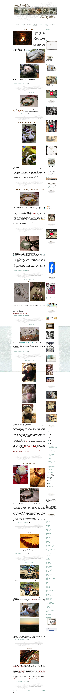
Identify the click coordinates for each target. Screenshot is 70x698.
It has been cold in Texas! (29, 29)
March (49, 484)
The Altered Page (49, 606)
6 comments (25, 639)
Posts (49, 206)
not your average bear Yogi (29, 362)
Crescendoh (48, 532)
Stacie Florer (48, 591)
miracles (29, 235)
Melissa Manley (49, 569)
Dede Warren (48, 537)
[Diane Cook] (52, 272)
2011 (48, 437)
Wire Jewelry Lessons (50, 610)
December (50, 444)
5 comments (25, 83)
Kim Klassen (48, 561)
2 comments (25, 113)
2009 (48, 440)
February (50, 486)
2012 (48, 435)
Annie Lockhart (49, 521)
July (49, 478)
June (49, 480)
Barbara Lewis (48, 522)
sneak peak (29, 94)
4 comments (25, 270)
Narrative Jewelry (49, 574)
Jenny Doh (48, 554)
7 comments (25, 553)
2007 (48, 443)
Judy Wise (48, 558)
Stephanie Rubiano (49, 595)
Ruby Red (29, 532)
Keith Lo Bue (48, 559)
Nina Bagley (48, 575)
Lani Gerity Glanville (49, 563)
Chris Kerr (48, 526)
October (49, 474)
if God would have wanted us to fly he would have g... (51, 455)
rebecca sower (48, 614)
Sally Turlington (49, 587)
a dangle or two (29, 281)
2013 (48, 434)
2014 (48, 432)
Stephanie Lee (48, 594)
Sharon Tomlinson (49, 590)
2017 (48, 431)
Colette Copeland (49, 530)
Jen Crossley (48, 553)
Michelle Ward (48, 570)
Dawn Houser (48, 534)
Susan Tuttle (48, 599)
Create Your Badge (51, 273)
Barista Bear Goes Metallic (29, 463)
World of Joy (48, 611)
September (50, 475)
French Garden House (50, 545)
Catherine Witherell (49, 524)
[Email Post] (29, 83)
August (49, 477)
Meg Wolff (48, 567)
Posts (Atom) (20, 692)
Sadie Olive (48, 586)
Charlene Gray (48, 525)
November (50, 446)
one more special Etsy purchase (29, 326)
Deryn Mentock (49, 538)
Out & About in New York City (51, 578)
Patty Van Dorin (49, 579)
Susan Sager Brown (49, 598)
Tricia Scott (48, 607)
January (49, 487)
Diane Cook (51, 261)
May (49, 481)
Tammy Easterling (49, 602)
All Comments (50, 208)
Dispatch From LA (49, 541)
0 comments (25, 351)
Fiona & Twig (48, 542)
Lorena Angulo (48, 565)
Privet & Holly (48, 582)
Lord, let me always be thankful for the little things (29, 122)
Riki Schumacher (49, 583)
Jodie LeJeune (48, 557)
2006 (48, 489)
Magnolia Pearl (49, 566)
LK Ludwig (48, 562)
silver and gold (29, 648)
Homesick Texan (49, 551)
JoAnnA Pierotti (49, 555)
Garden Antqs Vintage (50, 546)
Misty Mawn (48, 571)
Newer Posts (15, 690)
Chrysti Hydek (48, 528)
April (49, 483)
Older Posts (43, 690)
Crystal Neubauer (49, 533)
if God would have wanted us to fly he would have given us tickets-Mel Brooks (29, 190)
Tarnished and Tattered (50, 603)
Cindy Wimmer (48, 529)
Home (29, 690)
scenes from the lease (29, 564)
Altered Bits (48, 520)
